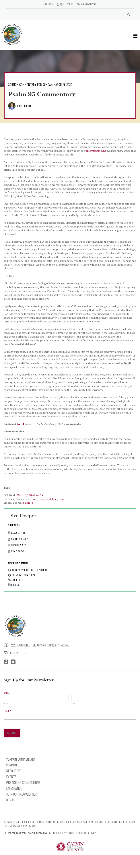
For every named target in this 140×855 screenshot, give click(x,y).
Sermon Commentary (21, 759)
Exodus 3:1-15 (18, 532)
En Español (49, 4)
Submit (12, 733)
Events (11, 776)
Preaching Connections (24, 575)
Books (16, 584)
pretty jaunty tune (95, 151)
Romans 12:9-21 (18, 545)
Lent (54, 499)
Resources (17, 579)
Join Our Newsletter (86, 4)
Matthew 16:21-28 (20, 538)
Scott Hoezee (24, 105)
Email (7, 711)
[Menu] (135, 35)
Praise (62, 499)
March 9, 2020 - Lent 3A (30, 495)
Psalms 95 (27, 503)
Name (7, 692)
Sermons (12, 765)
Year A (20, 424)
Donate (70, 4)
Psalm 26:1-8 (17, 551)
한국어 (61, 4)
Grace (35, 499)
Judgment (45, 499)
